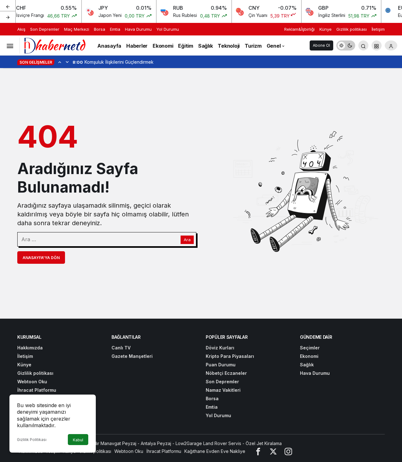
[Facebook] (258, 451)
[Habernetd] (54, 45)
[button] (377, 45)
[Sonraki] (8, 17)
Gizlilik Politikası (31, 439)
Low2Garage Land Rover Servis (208, 443)
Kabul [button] (78, 440)
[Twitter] (273, 451)
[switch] (345, 45)
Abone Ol (321, 45)
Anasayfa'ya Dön (41, 257)
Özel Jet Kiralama (264, 443)
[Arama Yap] (363, 45)
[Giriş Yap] (391, 45)
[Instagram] (288, 451)
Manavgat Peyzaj (118, 443)
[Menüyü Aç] (10, 45)
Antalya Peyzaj (156, 443)
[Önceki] (8, 6)
